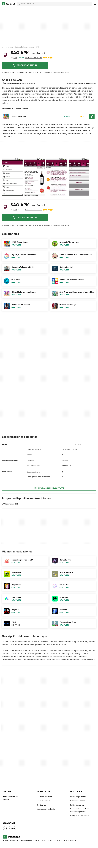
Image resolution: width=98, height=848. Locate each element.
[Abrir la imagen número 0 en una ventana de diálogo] (12, 177)
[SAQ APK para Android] (5, 54)
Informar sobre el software (51, 488)
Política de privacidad (78, 797)
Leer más (93, 83)
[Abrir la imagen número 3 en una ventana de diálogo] (79, 177)
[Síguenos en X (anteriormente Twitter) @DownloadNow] (9, 828)
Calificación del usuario (33, 58)
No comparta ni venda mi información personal (79, 810)
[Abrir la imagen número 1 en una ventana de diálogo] (34, 177)
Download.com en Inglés (46, 809)
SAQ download (8, 504)
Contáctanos (41, 805)
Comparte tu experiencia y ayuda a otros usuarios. (49, 72)
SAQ (46, 637)
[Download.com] (8, 3)
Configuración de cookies (79, 816)
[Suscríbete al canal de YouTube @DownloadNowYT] (14, 828)
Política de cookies (77, 805)
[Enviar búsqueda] (19, 4)
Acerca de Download (44, 797)
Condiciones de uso (77, 801)
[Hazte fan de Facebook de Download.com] (5, 828)
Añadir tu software (43, 801)
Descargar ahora (26, 65)
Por (14, 58)
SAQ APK (28, 52)
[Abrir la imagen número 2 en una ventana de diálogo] (56, 177)
